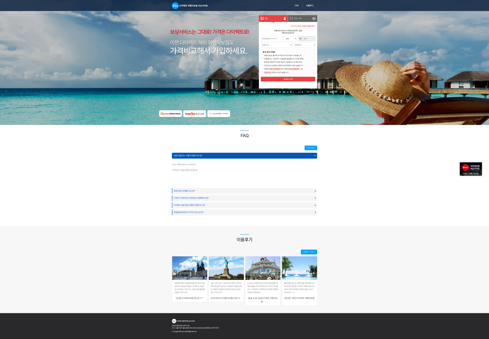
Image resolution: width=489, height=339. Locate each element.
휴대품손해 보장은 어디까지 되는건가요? (189, 212)
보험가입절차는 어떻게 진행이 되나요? (188, 156)
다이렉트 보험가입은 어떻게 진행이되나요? (190, 205)
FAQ (296, 5)
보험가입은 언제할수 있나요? (184, 191)
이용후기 (309, 5)
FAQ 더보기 (310, 148)
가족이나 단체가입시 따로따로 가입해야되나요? (191, 198)
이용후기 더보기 (309, 252)
